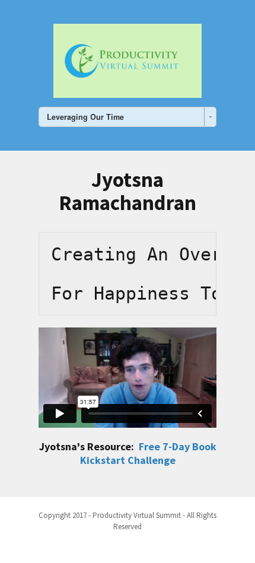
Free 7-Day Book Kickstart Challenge (148, 453)
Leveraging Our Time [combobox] (85, 117)
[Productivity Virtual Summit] (127, 58)
